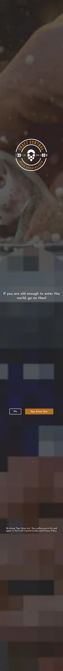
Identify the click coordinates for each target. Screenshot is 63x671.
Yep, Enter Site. (39, 411)
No (15, 411)
